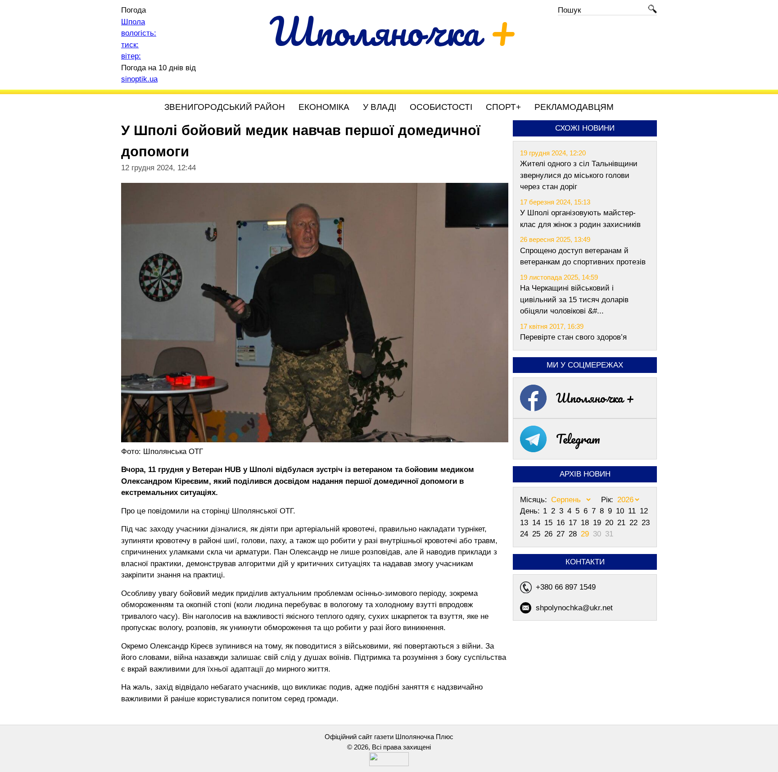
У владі (379, 107)
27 (561, 534)
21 (622, 522)
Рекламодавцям (574, 107)
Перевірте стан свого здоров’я (573, 337)
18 (586, 522)
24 (525, 534)
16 (561, 522)
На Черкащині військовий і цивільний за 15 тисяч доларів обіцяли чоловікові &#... (574, 299)
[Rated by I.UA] (389, 763)
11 (633, 511)
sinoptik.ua (139, 79)
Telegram (578, 439)
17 (574, 522)
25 (537, 534)
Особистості (441, 107)
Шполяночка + (595, 398)
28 (574, 534)
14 (537, 522)
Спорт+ (503, 107)
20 (610, 522)
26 (549, 534)
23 (646, 522)
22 (634, 522)
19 (598, 522)
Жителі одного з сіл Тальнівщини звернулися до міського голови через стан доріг (579, 175)
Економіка (324, 107)
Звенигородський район (224, 107)
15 (549, 522)
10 (621, 511)
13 (525, 522)
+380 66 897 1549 (566, 587)
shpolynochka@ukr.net (574, 608)
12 (644, 511)
